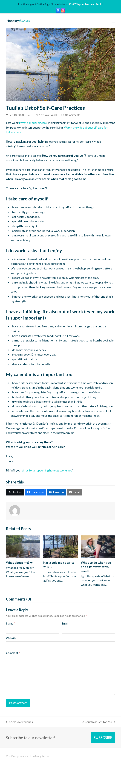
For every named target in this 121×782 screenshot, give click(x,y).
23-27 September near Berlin (85, 4)
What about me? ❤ (19, 562)
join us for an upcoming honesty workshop (46, 470)
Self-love (44, 115)
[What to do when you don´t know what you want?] (98, 546)
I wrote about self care (33, 122)
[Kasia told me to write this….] (60, 546)
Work (54, 115)
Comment (13, 653)
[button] (113, 21)
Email (66, 623)
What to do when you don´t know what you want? (96, 567)
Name (10, 623)
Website (11, 638)
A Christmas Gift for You (97, 722)
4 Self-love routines (19, 722)
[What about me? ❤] (23, 546)
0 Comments (72, 115)
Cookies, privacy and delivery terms (27, 756)
